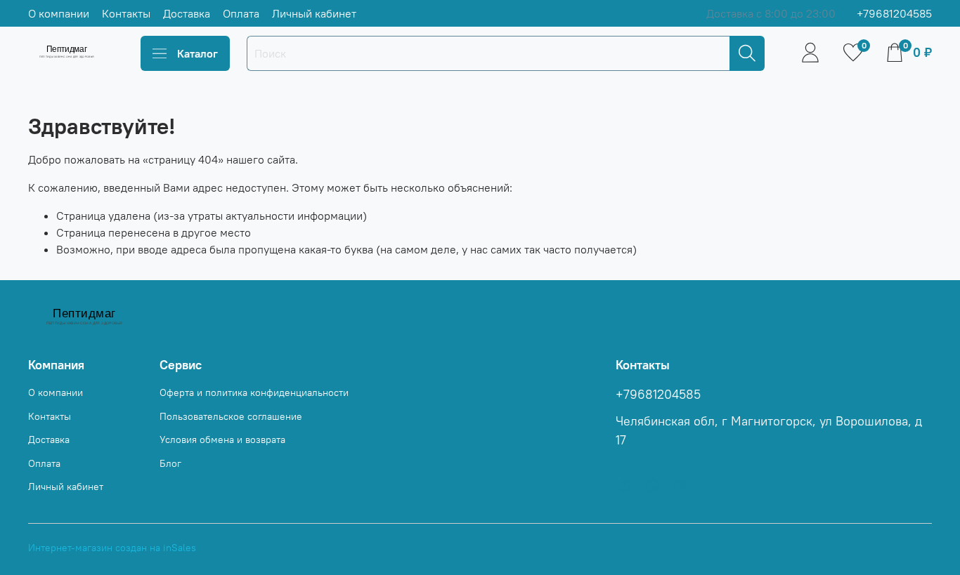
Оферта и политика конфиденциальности (254, 392)
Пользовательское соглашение (231, 416)
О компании (58, 13)
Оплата (241, 13)
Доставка (186, 13)
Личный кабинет (314, 13)
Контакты (126, 13)
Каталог (197, 53)
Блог (170, 463)
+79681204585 (894, 13)
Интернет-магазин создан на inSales (112, 547)
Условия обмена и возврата (222, 439)
